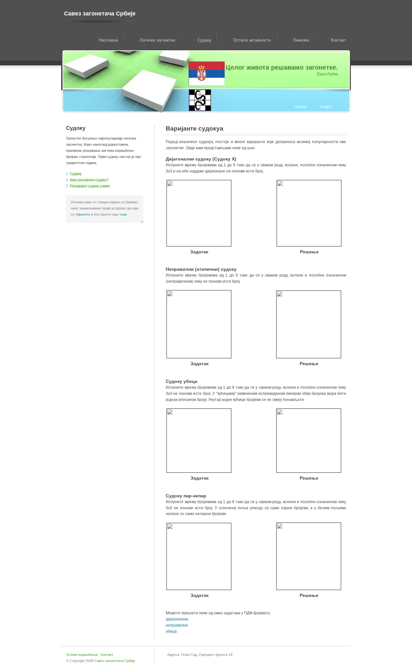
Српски (300, 107)
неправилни (177, 625)
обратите (82, 214)
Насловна (108, 40)
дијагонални (177, 619)
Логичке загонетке (158, 40)
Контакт (338, 40)
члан (123, 214)
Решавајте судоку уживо (90, 186)
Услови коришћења (82, 655)
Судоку (204, 40)
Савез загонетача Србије (100, 13)
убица (171, 631)
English (326, 107)
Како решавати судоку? (89, 180)
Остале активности (252, 40)
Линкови (301, 40)
